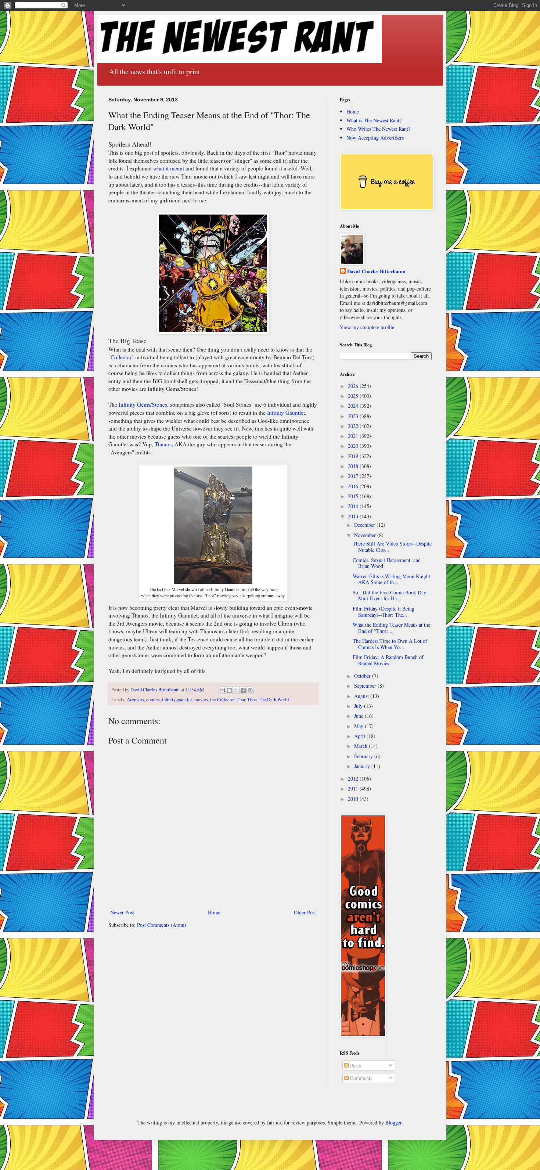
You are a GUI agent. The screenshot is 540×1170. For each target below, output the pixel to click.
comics (153, 699)
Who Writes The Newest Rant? (378, 128)
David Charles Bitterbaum (376, 271)
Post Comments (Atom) (161, 924)
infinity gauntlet (177, 699)
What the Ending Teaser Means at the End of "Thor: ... (391, 627)
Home (214, 912)
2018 (354, 465)
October (363, 675)
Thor (241, 699)
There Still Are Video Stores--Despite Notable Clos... (392, 546)
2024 (354, 405)
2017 (354, 475)
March (361, 745)
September (366, 685)
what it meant (168, 168)
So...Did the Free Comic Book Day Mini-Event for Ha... (389, 595)
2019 (354, 456)
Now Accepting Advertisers (375, 137)
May (359, 726)
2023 (354, 416)
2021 (354, 435)
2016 (354, 486)
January (362, 766)
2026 (354, 385)
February (364, 756)
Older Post (305, 912)
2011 (354, 788)
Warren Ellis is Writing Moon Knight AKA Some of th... (391, 579)
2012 (354, 778)
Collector (121, 357)
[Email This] (222, 690)
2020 (354, 445)
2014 (354, 506)
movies (201, 699)
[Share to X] (236, 690)
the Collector (222, 699)
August (362, 695)
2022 (354, 425)
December (365, 524)
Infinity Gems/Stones (143, 404)
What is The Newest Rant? (374, 120)
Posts (355, 1065)
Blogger (393, 1122)
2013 (354, 516)
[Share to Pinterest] (250, 690)
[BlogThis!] (229, 690)
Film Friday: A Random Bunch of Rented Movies (388, 660)
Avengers (135, 699)
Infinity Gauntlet (286, 412)
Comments (360, 1077)
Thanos (163, 444)
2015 (354, 496)
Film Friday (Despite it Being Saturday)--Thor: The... (383, 611)
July (359, 705)
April (360, 735)
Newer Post (122, 912)
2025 (354, 395)
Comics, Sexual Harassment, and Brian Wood (387, 563)
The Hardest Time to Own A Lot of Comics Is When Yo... (390, 644)
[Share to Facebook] (243, 690)
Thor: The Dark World (268, 699)
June (359, 715)
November (365, 535)
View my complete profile (367, 327)
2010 (354, 798)
